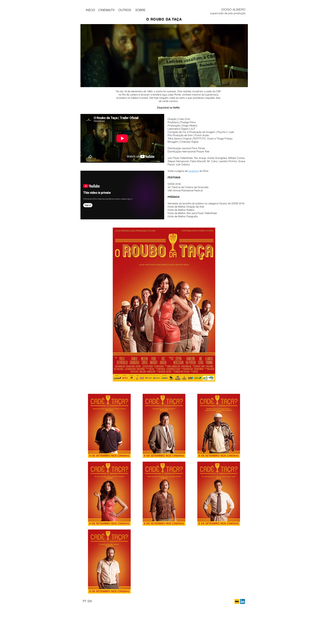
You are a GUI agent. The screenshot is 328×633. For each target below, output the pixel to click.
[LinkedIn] (242, 601)
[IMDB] (236, 601)
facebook (193, 171)
